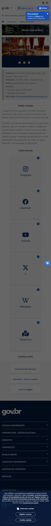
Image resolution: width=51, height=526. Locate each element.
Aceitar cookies (25, 520)
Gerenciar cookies (27, 508)
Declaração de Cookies (30, 503)
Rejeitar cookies (25, 514)
